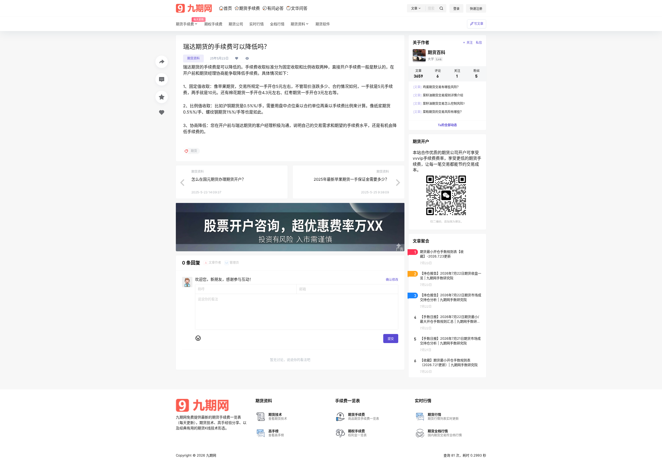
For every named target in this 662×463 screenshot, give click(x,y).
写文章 (478, 24)
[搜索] (441, 8)
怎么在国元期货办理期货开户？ (218, 179)
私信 (479, 42)
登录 (456, 9)
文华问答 (299, 8)
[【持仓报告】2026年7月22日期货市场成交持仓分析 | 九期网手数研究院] (447, 300)
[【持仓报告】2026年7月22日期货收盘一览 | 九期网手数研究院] (447, 279)
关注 (470, 42)
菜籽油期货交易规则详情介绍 (438, 95)
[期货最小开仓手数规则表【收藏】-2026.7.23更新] (447, 257)
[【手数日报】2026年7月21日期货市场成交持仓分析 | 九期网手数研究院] (447, 344)
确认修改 (392, 280)
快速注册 (476, 9)
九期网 (210, 455)
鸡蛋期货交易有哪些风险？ (436, 87)
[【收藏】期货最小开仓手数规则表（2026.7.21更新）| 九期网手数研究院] (447, 365)
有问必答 (275, 8)
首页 (228, 8)
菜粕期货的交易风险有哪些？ (438, 112)
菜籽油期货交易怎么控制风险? (439, 103)
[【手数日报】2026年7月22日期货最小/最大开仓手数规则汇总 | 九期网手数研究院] (447, 322)
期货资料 (298, 24)
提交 (391, 339)
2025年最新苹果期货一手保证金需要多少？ (351, 179)
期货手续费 (249, 8)
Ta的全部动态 (447, 125)
